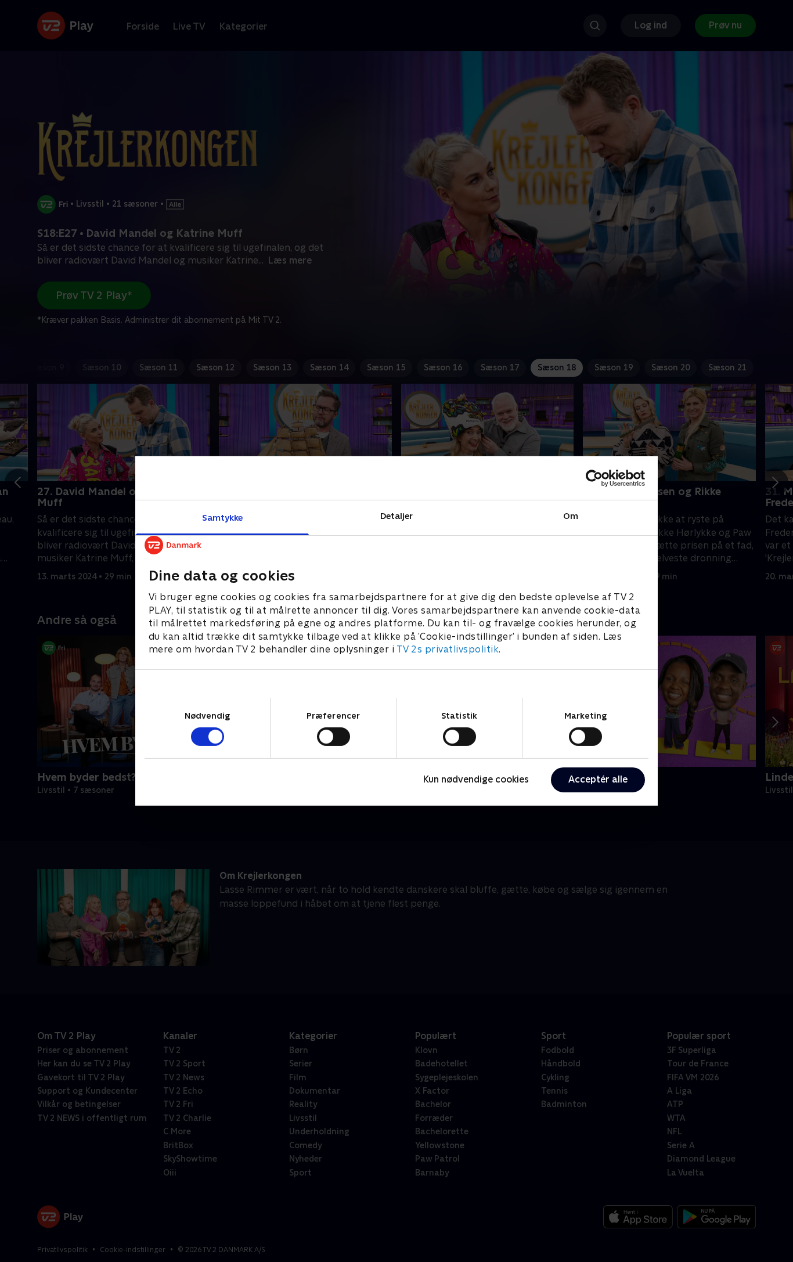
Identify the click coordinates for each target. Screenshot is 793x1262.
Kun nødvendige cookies (476, 779)
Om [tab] (570, 516)
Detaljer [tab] (396, 516)
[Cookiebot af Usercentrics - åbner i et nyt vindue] (594, 477)
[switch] (333, 736)
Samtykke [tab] (222, 517)
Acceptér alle (598, 779)
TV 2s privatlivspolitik (447, 649)
